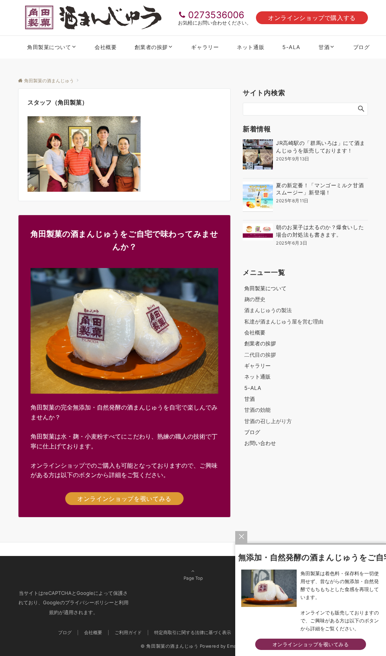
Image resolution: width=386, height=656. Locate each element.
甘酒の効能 (257, 410)
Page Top (193, 578)
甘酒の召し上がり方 (268, 421)
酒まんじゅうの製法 (268, 310)
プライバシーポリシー (89, 602)
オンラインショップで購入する (312, 18)
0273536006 (216, 14)
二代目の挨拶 (260, 354)
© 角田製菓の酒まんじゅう (169, 646)
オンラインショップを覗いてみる (124, 498)
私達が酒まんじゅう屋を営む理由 (283, 321)
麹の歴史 (254, 299)
